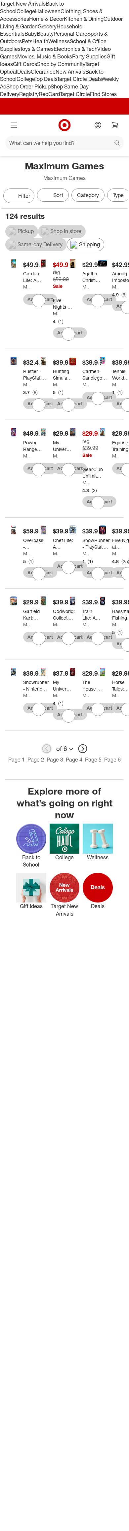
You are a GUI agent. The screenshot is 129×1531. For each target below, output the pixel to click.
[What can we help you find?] (64, 143)
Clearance (43, 71)
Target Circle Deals (79, 79)
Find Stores (103, 94)
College (26, 11)
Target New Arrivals (23, 3)
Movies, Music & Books (44, 56)
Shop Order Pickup (28, 86)
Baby (30, 33)
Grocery (47, 26)
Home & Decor (46, 19)
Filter (24, 195)
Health (40, 41)
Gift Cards (25, 64)
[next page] (82, 748)
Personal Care (70, 33)
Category (88, 195)
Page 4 (74, 759)
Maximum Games (26, 286)
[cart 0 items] (115, 125)
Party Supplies (89, 56)
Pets (27, 41)
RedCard (49, 94)
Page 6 (112, 759)
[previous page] (46, 748)
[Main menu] (14, 125)
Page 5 (93, 759)
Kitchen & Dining (84, 19)
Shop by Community (61, 64)
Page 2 (35, 759)
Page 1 (16, 759)
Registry (29, 94)
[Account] (98, 125)
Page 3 (55, 759)
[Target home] (64, 125)
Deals (24, 71)
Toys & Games (37, 49)
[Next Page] (121, 196)
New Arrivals (70, 71)
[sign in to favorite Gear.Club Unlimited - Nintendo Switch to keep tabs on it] (98, 502)
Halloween (48, 11)
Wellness (59, 41)
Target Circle (75, 94)
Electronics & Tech (75, 49)
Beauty (45, 33)
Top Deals (45, 79)
